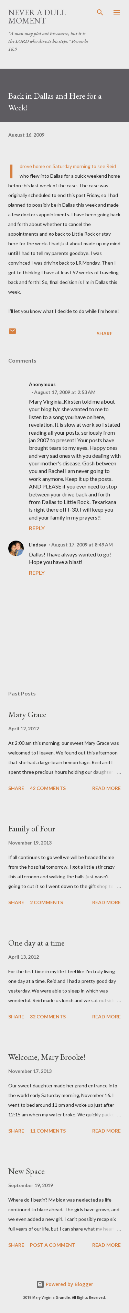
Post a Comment (52, 1245)
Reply (37, 528)
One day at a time (36, 942)
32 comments (48, 1016)
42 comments (48, 788)
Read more (106, 788)
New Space (26, 1171)
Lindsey (37, 544)
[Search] (100, 12)
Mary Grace (27, 714)
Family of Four (31, 828)
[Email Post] (12, 333)
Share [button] (104, 333)
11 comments (48, 1131)
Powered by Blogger (68, 1284)
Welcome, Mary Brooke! (47, 1057)
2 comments (46, 902)
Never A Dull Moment (37, 16)
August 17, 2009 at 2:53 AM (65, 392)
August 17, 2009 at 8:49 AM (82, 544)
